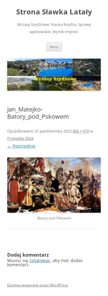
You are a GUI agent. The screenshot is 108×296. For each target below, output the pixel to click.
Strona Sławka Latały (54, 12)
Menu (54, 46)
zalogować (39, 260)
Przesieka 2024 (20, 138)
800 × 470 (81, 131)
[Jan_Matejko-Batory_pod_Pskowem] (54, 184)
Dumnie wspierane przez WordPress (37, 285)
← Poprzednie (21, 146)
